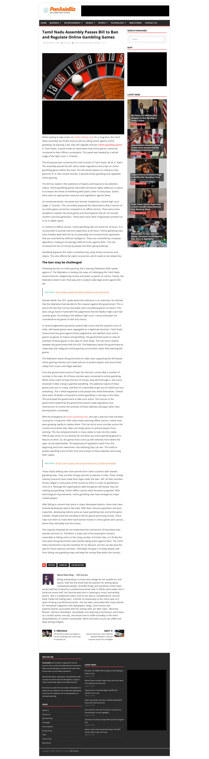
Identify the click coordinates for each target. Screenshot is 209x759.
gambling (63, 565)
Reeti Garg (66, 43)
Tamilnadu (97, 43)
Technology (117, 23)
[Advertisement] (125, 10)
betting (52, 565)
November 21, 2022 (53, 43)
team (71, 665)
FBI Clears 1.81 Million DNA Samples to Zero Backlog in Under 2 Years (144, 118)
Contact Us (151, 23)
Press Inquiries (47, 726)
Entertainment (72, 23)
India (90, 43)
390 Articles (82, 574)
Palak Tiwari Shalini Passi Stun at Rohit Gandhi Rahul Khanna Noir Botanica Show (146, 207)
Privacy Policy (47, 731)
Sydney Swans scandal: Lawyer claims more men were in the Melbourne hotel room (146, 148)
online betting (77, 565)
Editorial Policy (47, 718)
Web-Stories (135, 23)
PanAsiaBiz (46, 663)
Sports (101, 23)
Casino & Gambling (81, 43)
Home (44, 23)
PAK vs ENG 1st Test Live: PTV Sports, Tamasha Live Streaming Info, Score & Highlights (146, 236)
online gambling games (110, 144)
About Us (45, 710)
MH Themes (74, 751)
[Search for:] (147, 39)
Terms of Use (47, 739)
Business (54, 23)
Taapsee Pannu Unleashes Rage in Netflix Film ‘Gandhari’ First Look (146, 177)
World (89, 23)
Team (44, 735)
